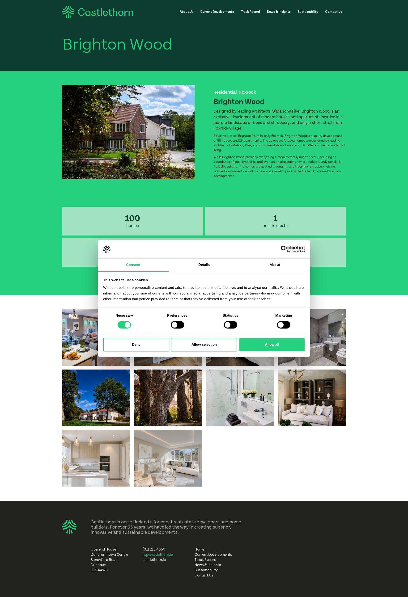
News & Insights (279, 12)
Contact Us (333, 12)
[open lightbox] (96, 337)
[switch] (177, 325)
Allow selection (204, 344)
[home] (97, 12)
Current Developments (217, 12)
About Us (186, 12)
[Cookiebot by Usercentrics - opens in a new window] (284, 249)
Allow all (272, 344)
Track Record (250, 12)
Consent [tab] (133, 265)
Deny (136, 344)
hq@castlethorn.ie (158, 554)
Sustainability (308, 12)
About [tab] (275, 265)
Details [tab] (204, 265)
